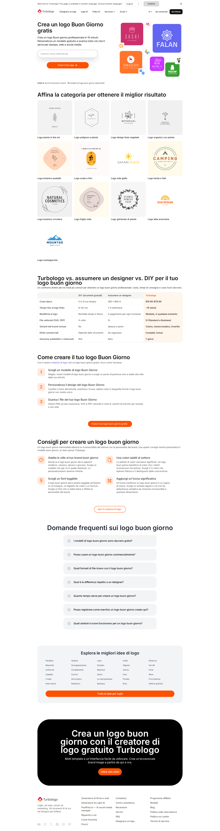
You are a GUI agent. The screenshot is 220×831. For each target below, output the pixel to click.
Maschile (50, 665)
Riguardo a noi (88, 815)
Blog (152, 807)
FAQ (118, 816)
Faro (125, 674)
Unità (125, 661)
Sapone (126, 665)
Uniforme (50, 670)
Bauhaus (101, 684)
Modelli (154, 803)
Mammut (101, 670)
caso (99, 661)
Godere (74, 661)
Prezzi (84, 824)
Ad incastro (76, 679)
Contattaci (121, 798)
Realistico (75, 684)
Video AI (96, 12)
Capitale (49, 674)
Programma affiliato (160, 798)
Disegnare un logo (68, 12)
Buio (125, 684)
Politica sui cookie (159, 816)
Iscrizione (176, 12)
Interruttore (51, 684)
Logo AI (84, 12)
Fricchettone (154, 679)
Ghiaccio (153, 661)
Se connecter (161, 12)
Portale (126, 679)
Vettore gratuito (156, 684)
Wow (151, 674)
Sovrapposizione (78, 665)
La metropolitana (104, 679)
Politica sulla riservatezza (163, 812)
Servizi (119, 812)
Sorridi (152, 665)
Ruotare (100, 665)
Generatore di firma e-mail (95, 798)
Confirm (151, 4)
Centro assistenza (125, 803)
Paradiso (49, 661)
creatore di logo (59, 362)
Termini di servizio (159, 821)
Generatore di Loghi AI (93, 803)
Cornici (74, 674)
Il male (48, 679)
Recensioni (121, 807)
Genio (99, 674)
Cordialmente (77, 670)
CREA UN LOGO (110, 772)
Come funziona (89, 820)
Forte (151, 670)
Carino (126, 670)
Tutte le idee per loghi (110, 693)
